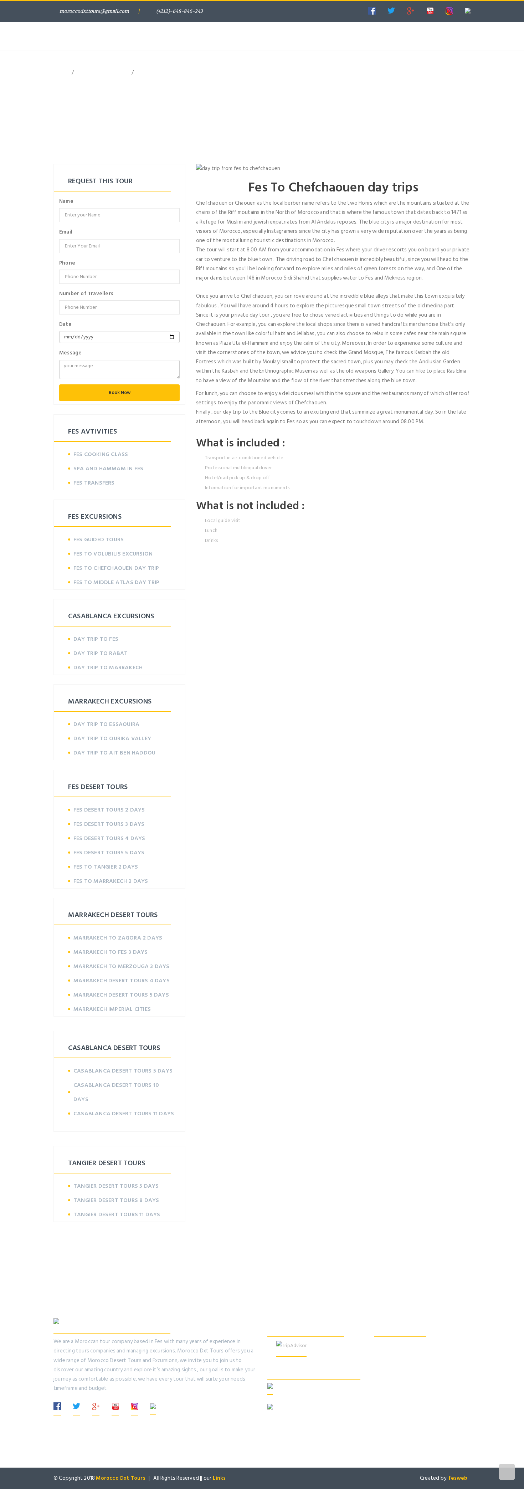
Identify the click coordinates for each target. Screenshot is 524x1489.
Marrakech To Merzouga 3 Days (121, 966)
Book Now (119, 392)
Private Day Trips (300, 23)
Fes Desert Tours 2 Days (109, 809)
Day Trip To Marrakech (108, 667)
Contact (447, 23)
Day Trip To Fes (95, 639)
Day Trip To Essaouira (106, 724)
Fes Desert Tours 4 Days (109, 838)
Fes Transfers (94, 482)
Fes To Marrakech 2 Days (110, 881)
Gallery (406, 23)
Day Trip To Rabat (100, 653)
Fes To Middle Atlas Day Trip (116, 582)
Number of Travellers (86, 293)
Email (65, 231)
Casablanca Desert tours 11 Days (123, 1113)
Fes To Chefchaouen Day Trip (116, 568)
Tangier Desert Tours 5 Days (116, 1186)
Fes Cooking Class (100, 454)
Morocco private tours (102, 72)
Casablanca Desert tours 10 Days (116, 1092)
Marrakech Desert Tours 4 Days (121, 980)
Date (65, 324)
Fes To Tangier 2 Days (105, 866)
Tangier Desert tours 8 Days (116, 1200)
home (59, 72)
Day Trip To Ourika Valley (112, 738)
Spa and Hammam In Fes (108, 468)
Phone (67, 263)
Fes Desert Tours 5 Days (109, 852)
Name (66, 201)
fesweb (459, 1478)
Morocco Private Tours (229, 23)
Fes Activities (359, 23)
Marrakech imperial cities (112, 1009)
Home (172, 23)
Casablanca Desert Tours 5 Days (123, 1070)
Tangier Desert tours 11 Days (116, 1214)
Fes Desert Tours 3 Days (109, 824)
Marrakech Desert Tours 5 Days (121, 994)
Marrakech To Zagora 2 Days (117, 937)
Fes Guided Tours (98, 539)
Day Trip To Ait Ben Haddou (114, 752)
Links (219, 1478)
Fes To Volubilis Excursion (113, 553)
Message (70, 352)
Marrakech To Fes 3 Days (110, 952)
